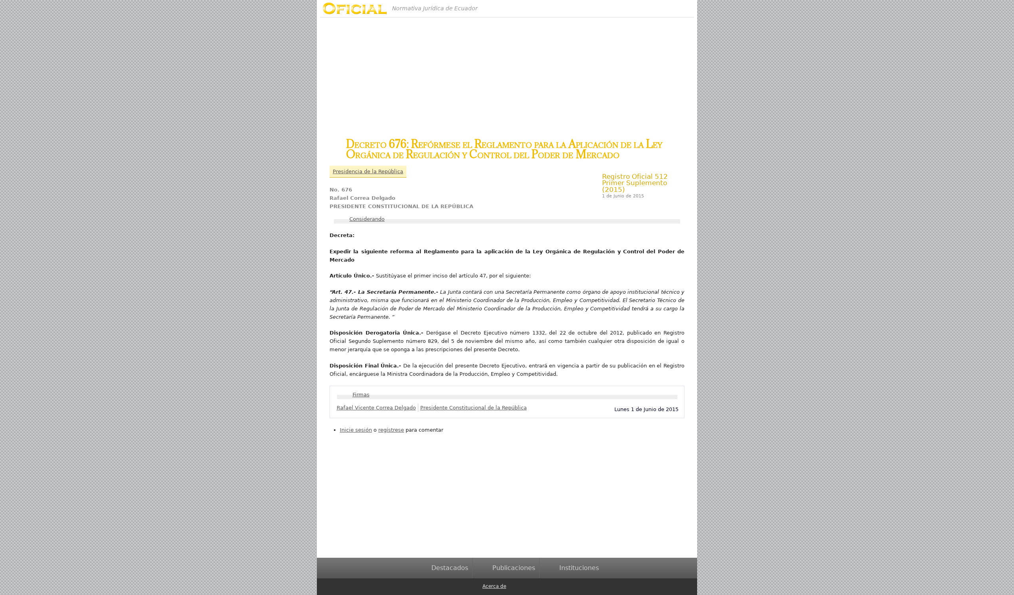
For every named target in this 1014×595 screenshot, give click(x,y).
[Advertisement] (507, 72)
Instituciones (579, 568)
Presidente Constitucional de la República (473, 408)
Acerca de (494, 586)
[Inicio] (354, 8)
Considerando (367, 219)
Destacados (449, 568)
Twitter (527, 585)
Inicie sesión (356, 430)
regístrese (391, 430)
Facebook (514, 585)
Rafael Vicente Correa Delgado (376, 408)
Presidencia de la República (368, 171)
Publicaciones (513, 568)
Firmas (361, 395)
